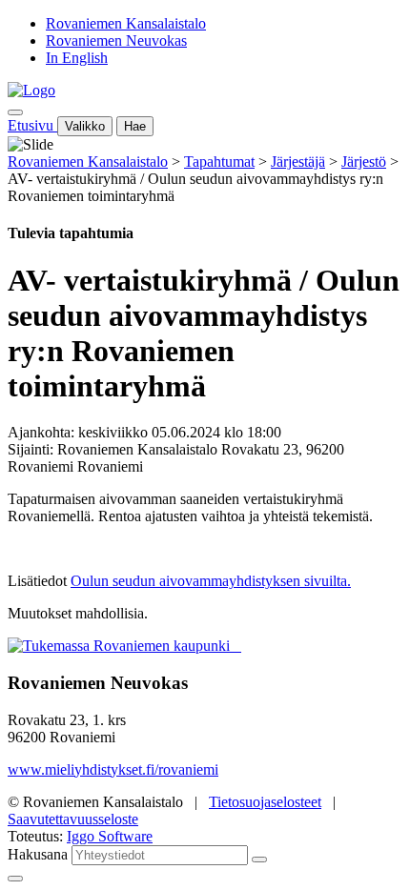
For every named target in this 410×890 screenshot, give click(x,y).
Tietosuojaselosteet (265, 802)
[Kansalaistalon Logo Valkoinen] (235, 645)
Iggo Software (110, 836)
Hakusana (38, 854)
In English (77, 58)
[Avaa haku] (15, 112)
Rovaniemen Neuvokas (116, 40)
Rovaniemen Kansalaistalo (126, 23)
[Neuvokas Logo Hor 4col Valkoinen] (239, 645)
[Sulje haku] (15, 878)
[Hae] (259, 859)
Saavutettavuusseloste (73, 819)
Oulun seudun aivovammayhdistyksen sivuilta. (211, 581)
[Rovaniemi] (121, 645)
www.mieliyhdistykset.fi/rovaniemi (113, 769)
